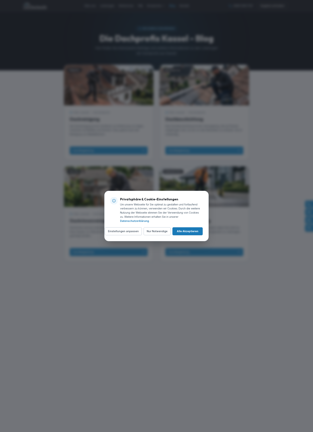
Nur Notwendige (157, 231)
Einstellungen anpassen (123, 231)
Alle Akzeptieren (187, 231)
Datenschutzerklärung (134, 220)
